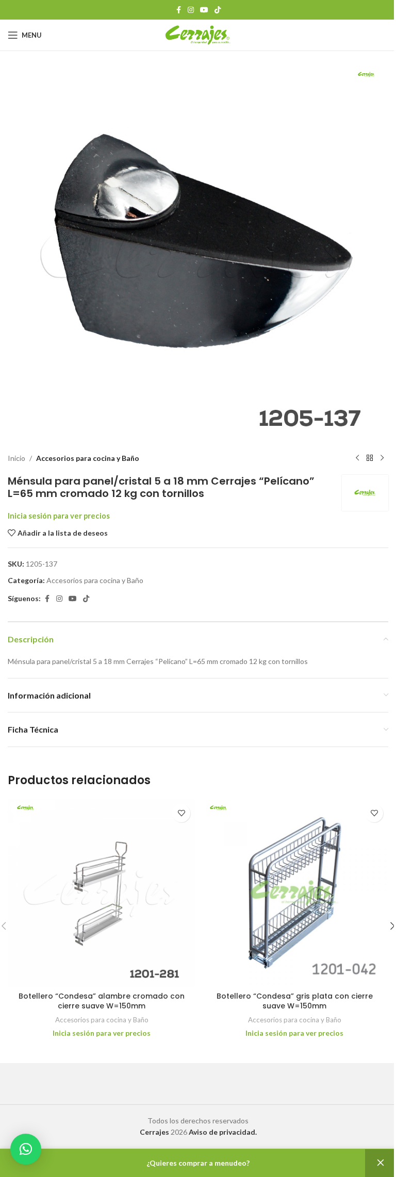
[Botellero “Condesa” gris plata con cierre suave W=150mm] (294, 893)
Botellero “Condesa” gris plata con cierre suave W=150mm (295, 1001)
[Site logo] (198, 34)
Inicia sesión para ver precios (59, 515)
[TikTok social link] (217, 10)
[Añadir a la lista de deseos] (181, 813)
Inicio (16, 458)
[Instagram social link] (191, 10)
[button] (25, 1149)
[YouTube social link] (204, 10)
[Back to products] (370, 458)
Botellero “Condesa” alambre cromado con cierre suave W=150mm (102, 1001)
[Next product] (382, 458)
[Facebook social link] (178, 10)
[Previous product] (357, 458)
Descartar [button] (380, 1163)
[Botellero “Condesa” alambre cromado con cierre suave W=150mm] (101, 893)
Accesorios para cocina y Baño (87, 458)
